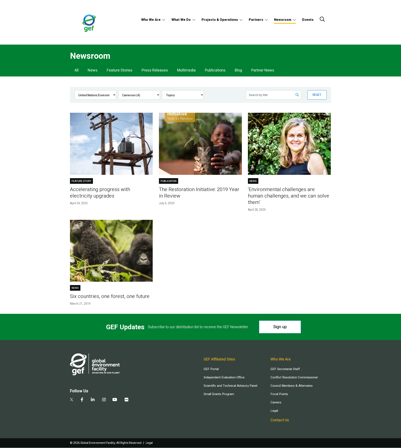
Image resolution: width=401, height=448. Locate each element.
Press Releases (155, 70)
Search (322, 19)
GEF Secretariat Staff (285, 369)
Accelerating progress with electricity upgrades (100, 193)
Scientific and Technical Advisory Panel (230, 385)
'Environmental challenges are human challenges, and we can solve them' (288, 196)
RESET (317, 95)
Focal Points (279, 394)
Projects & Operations (220, 19)
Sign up (280, 327)
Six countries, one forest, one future (110, 296)
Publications (215, 70)
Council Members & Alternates (291, 385)
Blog (238, 70)
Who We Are (151, 19)
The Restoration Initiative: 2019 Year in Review (199, 193)
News (93, 70)
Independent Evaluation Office (224, 377)
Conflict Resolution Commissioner (294, 377)
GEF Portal (211, 369)
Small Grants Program (219, 394)
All (77, 70)
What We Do (181, 19)
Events (307, 19)
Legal (274, 410)
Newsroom (282, 19)
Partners (256, 19)
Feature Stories (119, 70)
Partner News (262, 70)
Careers (275, 402)
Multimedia (186, 70)
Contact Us (279, 420)
